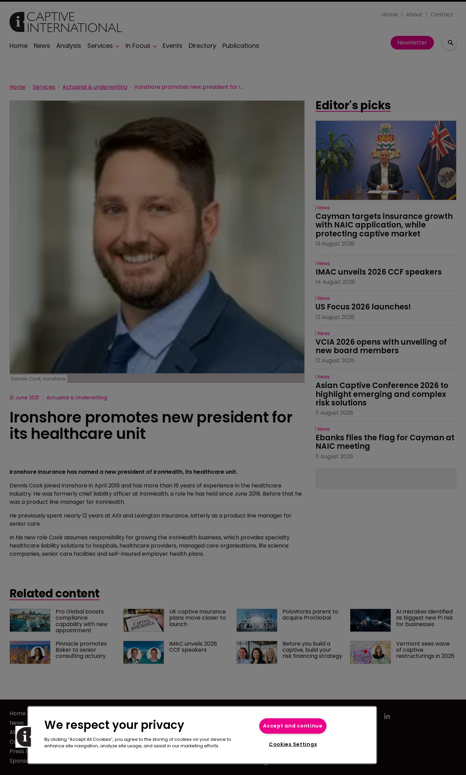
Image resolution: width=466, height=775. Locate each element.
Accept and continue (293, 725)
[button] (26, 737)
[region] (202, 735)
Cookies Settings (293, 744)
